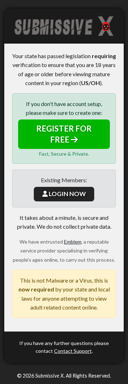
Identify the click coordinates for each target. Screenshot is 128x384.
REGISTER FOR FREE (64, 134)
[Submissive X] (64, 26)
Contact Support (73, 351)
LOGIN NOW (67, 193)
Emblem (72, 242)
